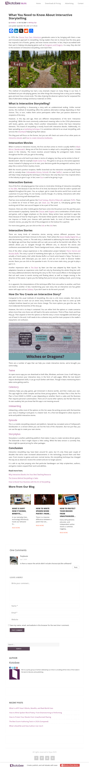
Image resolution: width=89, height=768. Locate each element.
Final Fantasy (43, 200)
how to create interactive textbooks (39, 138)
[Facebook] (10, 667)
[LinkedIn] (15, 667)
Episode (13, 420)
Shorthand (22, 132)
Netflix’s (59, 172)
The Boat (34, 267)
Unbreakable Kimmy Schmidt (37, 172)
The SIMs (13, 188)
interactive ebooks (15, 138)
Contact (80, 3)
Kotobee (13, 23)
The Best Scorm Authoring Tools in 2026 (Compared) (28, 721)
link (43, 225)
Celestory (14, 386)
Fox (41, 177)
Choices (41, 211)
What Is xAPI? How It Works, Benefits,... (19, 511)
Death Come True (39, 161)
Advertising (69, 3)
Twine (12, 370)
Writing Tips (33, 23)
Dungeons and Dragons (54, 45)
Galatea (30, 289)
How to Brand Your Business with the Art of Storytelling (29, 482)
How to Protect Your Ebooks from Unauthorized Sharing (30, 717)
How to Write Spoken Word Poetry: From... (43, 511)
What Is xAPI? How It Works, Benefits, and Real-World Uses (31, 708)
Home (38, 3)
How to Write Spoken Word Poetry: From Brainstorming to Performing (35, 713)
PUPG (73, 200)
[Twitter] (12, 667)
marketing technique (32, 129)
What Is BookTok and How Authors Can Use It (26, 726)
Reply (75, 567)
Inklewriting (15, 406)
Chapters (51, 211)
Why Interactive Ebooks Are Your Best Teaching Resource (30, 474)
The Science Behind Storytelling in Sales (23, 478)
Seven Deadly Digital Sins (69, 237)
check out (45, 203)
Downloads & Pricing (53, 3)
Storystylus (14, 434)
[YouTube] (17, 667)
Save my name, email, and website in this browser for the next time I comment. (39, 625)
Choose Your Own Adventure (30, 37)
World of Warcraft (56, 200)
